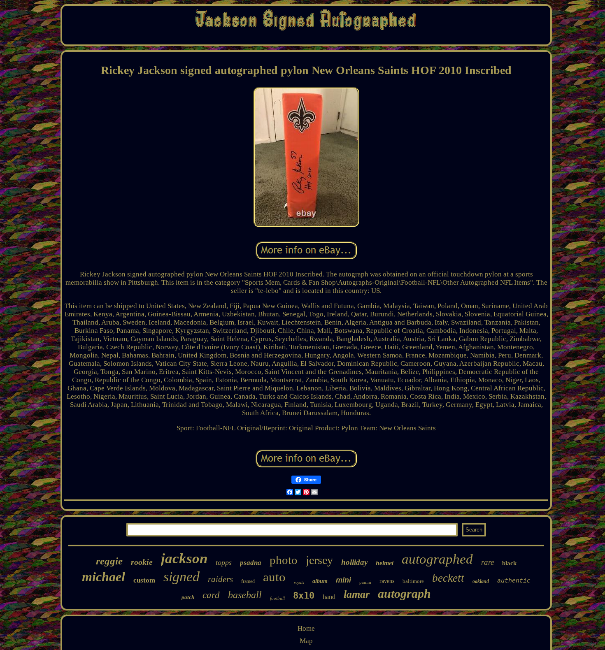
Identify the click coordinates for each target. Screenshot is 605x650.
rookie (142, 561)
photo (284, 559)
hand (329, 596)
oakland (480, 581)
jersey (319, 560)
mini (343, 580)
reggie (109, 560)
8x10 (303, 595)
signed (181, 576)
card (211, 595)
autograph (404, 593)
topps (224, 562)
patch (188, 597)
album (320, 581)
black (509, 563)
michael (103, 576)
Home (306, 628)
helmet (384, 562)
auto (274, 577)
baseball (245, 595)
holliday (354, 562)
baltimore (413, 581)
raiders (220, 579)
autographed (437, 559)
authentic (514, 581)
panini (365, 582)
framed (248, 581)
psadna (250, 562)
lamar (357, 594)
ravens (386, 581)
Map (306, 641)
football (277, 598)
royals (299, 582)
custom (144, 580)
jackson (184, 558)
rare (487, 562)
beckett (448, 578)
